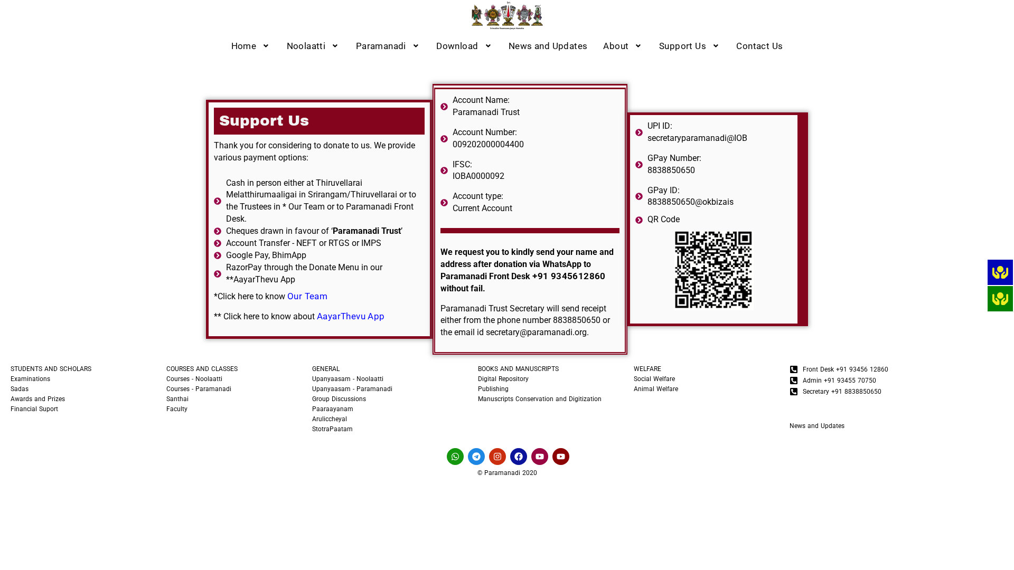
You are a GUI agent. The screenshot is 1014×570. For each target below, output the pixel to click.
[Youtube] (539, 456)
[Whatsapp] (455, 456)
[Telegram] (476, 456)
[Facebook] (518, 456)
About (615, 46)
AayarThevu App (351, 316)
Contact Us (759, 46)
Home (244, 46)
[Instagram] (497, 456)
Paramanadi (381, 46)
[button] (251, 46)
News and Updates (548, 46)
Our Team (307, 296)
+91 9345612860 (569, 276)
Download (457, 46)
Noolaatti (306, 46)
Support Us (682, 46)
